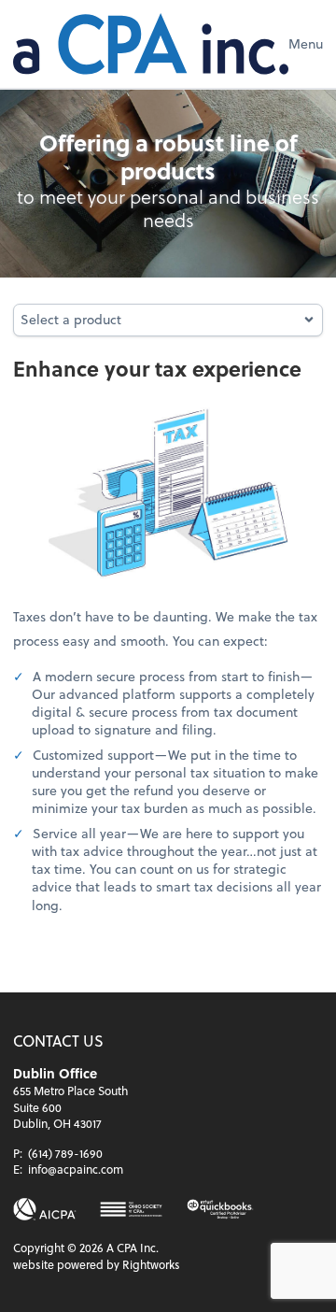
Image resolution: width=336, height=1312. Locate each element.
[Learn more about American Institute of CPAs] (45, 1209)
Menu (305, 43)
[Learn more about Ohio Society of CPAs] (131, 1209)
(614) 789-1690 (65, 1153)
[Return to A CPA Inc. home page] (150, 44)
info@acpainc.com (75, 1169)
